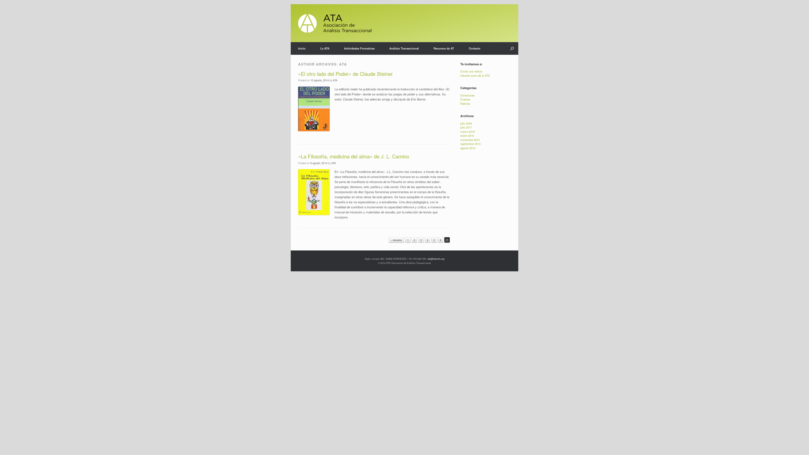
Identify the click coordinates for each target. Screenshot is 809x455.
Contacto (474, 48)
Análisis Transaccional (404, 48)
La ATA (324, 48)
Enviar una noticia (471, 71)
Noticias (465, 104)
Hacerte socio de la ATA (475, 76)
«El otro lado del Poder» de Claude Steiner (345, 73)
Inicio (301, 48)
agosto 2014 (467, 148)
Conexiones (467, 95)
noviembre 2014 (470, 140)
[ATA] (334, 23)
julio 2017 (466, 127)
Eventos (465, 99)
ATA (343, 64)
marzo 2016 (467, 132)
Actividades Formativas (359, 48)
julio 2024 (466, 123)
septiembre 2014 (470, 144)
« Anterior (396, 240)
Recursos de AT (444, 48)
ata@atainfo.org (436, 258)
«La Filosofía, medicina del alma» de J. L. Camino (353, 156)
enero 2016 (467, 136)
